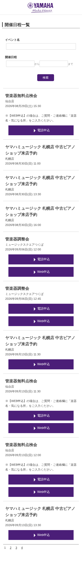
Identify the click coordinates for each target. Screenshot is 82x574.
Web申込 (43, 271)
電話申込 (43, 130)
